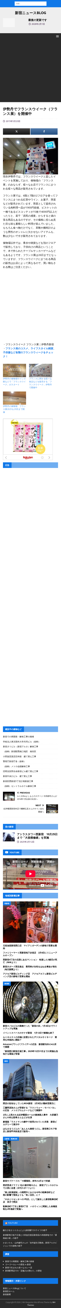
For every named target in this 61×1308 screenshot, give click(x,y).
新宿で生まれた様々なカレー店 (18, 1267)
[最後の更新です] (9, 22)
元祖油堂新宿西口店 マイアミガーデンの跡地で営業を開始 (30, 947)
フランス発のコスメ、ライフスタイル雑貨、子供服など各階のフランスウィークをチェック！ (29, 352)
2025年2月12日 (27, 841)
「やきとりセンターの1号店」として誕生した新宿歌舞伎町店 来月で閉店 (30, 1200)
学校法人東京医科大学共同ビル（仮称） (21, 741)
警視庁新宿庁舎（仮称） (14, 761)
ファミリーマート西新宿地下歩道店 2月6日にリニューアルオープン (30, 954)
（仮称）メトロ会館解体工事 (16, 766)
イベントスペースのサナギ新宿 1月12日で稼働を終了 (28, 1032)
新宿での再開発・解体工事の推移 (18, 736)
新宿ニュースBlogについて (14, 1288)
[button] (57, 36)
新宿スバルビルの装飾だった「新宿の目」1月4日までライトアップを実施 (30, 1027)
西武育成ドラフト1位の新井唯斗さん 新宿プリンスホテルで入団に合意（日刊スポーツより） (30, 1186)
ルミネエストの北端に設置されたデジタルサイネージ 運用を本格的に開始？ (30, 1038)
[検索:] (30, 3)
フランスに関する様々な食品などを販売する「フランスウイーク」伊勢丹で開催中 (40, 383)
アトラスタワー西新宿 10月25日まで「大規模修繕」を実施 (37, 835)
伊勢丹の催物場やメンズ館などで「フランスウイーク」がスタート (14, 381)
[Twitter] (16, 131)
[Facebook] (44, 131)
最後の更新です (37, 20)
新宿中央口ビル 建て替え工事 (17, 776)
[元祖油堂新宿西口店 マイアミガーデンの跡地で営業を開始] (30, 922)
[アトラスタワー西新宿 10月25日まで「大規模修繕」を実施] (9, 836)
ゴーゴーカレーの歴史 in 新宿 (18, 1264)
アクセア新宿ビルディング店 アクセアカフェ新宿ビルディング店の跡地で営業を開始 (30, 975)
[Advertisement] (30, 71)
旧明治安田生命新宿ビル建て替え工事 (20, 771)
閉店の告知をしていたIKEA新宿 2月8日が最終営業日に (29, 1103)
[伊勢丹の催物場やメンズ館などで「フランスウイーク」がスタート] (14, 370)
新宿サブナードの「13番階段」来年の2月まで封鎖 (26, 1180)
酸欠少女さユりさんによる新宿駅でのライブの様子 (25, 1230)
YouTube (13, 1222)
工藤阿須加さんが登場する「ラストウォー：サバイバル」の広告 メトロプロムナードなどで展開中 (30, 1109)
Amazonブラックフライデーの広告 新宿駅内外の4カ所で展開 (29, 1045)
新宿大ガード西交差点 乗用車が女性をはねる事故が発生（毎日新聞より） (30, 968)
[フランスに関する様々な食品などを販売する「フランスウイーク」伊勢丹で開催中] (40, 370)
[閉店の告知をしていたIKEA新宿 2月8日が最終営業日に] (30, 1080)
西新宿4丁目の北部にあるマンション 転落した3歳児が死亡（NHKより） (30, 961)
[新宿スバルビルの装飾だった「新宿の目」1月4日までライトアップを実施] (30, 1002)
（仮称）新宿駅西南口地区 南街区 (19, 751)
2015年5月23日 (13, 121)
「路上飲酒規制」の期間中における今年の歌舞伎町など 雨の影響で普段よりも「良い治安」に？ (30, 1193)
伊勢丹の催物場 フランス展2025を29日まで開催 (14, 409)
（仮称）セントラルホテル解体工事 (19, 786)
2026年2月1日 (38, 24)
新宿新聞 (7, 1294)
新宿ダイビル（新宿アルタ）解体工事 (20, 746)
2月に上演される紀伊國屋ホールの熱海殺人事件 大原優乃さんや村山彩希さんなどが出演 (30, 1116)
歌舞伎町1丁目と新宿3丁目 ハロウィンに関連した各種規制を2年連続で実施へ (30, 1207)
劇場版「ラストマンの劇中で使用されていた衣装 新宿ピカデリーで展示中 (30, 1123)
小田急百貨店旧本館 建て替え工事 (19, 756)
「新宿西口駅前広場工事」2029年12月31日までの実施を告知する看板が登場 (30, 1052)
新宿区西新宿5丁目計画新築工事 (18, 781)
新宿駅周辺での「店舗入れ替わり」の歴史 (23, 1270)
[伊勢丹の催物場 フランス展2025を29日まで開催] (14, 398)
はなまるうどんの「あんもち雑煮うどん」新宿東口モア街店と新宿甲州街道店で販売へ (30, 1130)
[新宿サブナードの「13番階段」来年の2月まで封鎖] (30, 1157)
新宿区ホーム (9, 1291)
